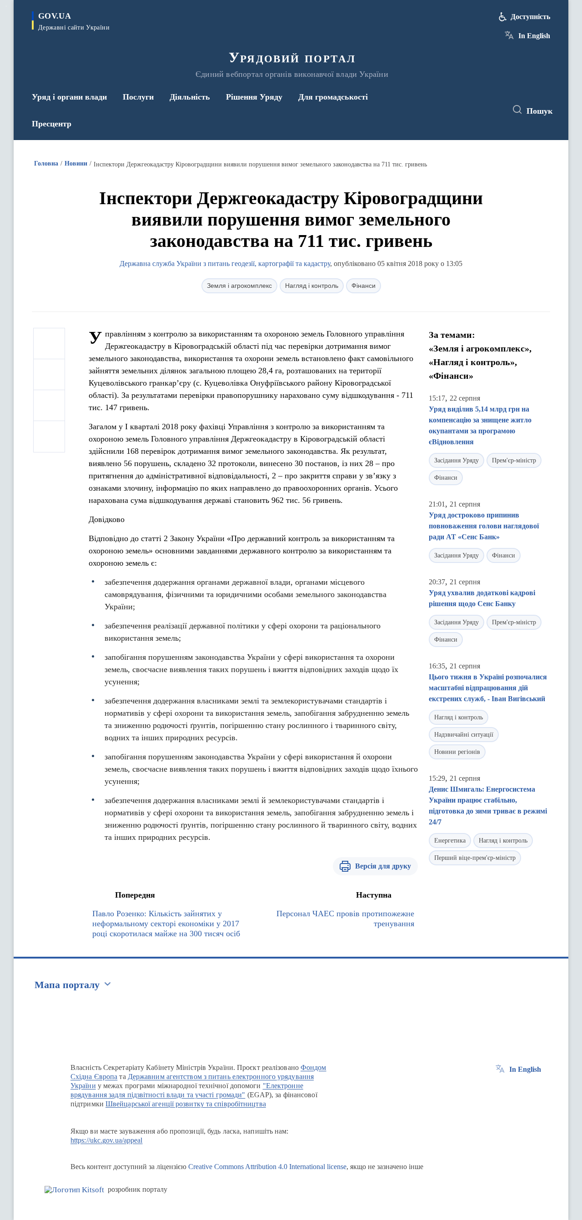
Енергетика (450, 840)
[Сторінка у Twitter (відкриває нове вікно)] (474, 110)
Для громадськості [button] (333, 96)
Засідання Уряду (456, 460)
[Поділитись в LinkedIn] (49, 436)
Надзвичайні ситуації (463, 734)
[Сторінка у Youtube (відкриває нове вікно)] (491, 110)
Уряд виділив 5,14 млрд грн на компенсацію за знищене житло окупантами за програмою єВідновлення (480, 425)
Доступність (530, 16)
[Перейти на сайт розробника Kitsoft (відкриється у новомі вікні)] (74, 1190)
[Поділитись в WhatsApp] (49, 405)
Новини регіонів (457, 751)
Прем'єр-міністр (514, 460)
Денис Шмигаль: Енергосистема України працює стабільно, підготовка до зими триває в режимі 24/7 (488, 805)
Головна (46, 163)
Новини (76, 163)
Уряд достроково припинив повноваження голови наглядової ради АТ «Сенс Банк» (484, 526)
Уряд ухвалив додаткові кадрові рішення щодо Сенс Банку (482, 598)
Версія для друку (383, 866)
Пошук (539, 110)
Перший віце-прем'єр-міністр (475, 857)
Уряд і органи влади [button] (69, 96)
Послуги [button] (138, 96)
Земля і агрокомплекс (239, 285)
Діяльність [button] (190, 96)
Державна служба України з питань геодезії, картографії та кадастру (225, 263)
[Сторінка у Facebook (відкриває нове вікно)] (457, 110)
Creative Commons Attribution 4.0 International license (267, 1166)
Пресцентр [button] (51, 123)
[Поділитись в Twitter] (49, 374)
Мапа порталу (67, 984)
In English (534, 36)
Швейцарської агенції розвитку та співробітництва (185, 1104)
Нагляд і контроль (311, 285)
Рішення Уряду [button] (254, 96)
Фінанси (363, 285)
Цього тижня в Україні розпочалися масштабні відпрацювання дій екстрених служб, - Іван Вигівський (488, 688)
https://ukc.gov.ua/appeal (106, 1140)
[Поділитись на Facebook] (49, 343)
